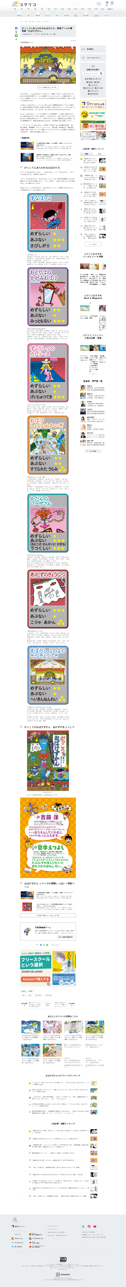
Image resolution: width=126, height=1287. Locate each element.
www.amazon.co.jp (47, 792)
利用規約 (92, 1232)
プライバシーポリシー (98, 1234)
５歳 (23, 995)
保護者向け (110, 9)
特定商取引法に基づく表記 (88, 1237)
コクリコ (93, 373)
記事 (26, 21)
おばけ (23, 991)
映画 (30, 991)
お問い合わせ (85, 1232)
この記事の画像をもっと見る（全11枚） (48, 915)
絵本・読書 (31, 21)
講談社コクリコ (84, 360)
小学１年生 (38, 995)
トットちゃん (93, 85)
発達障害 (90, 82)
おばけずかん (46, 21)
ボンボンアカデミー (53, 1226)
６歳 (30, 995)
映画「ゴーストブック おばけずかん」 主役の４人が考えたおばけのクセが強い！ (35, 1004)
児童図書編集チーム (26, 42)
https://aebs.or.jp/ (63, 1269)
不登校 (98, 82)
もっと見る (93, 244)
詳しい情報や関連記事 (65, 937)
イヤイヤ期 (100, 88)
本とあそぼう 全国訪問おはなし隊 (57, 1235)
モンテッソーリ (94, 91)
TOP (21, 21)
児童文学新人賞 (94, 94)
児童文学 (38, 21)
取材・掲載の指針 (101, 1237)
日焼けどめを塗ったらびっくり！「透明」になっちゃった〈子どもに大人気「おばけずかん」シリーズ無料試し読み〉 (61, 1004)
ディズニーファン (52, 1229)
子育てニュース (89, 88)
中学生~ (103, 9)
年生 (62, 9)
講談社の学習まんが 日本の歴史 (56, 1232)
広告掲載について (86, 1234)
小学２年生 (48, 995)
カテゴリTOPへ (48, 1004)
